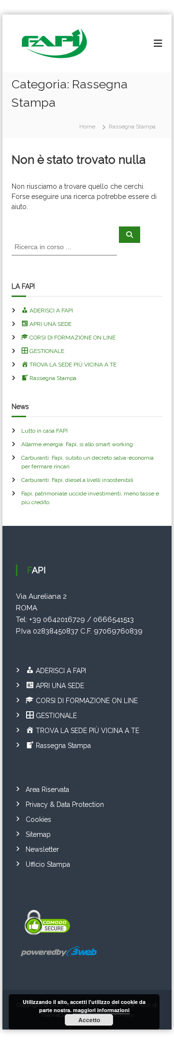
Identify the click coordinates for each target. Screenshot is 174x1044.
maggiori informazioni (101, 1010)
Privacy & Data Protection (65, 804)
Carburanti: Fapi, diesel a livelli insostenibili (77, 480)
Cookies (38, 819)
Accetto (89, 1020)
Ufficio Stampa (48, 864)
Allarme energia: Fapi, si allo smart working (77, 444)
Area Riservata (47, 789)
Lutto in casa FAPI (44, 430)
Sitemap (38, 834)
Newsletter (42, 849)
